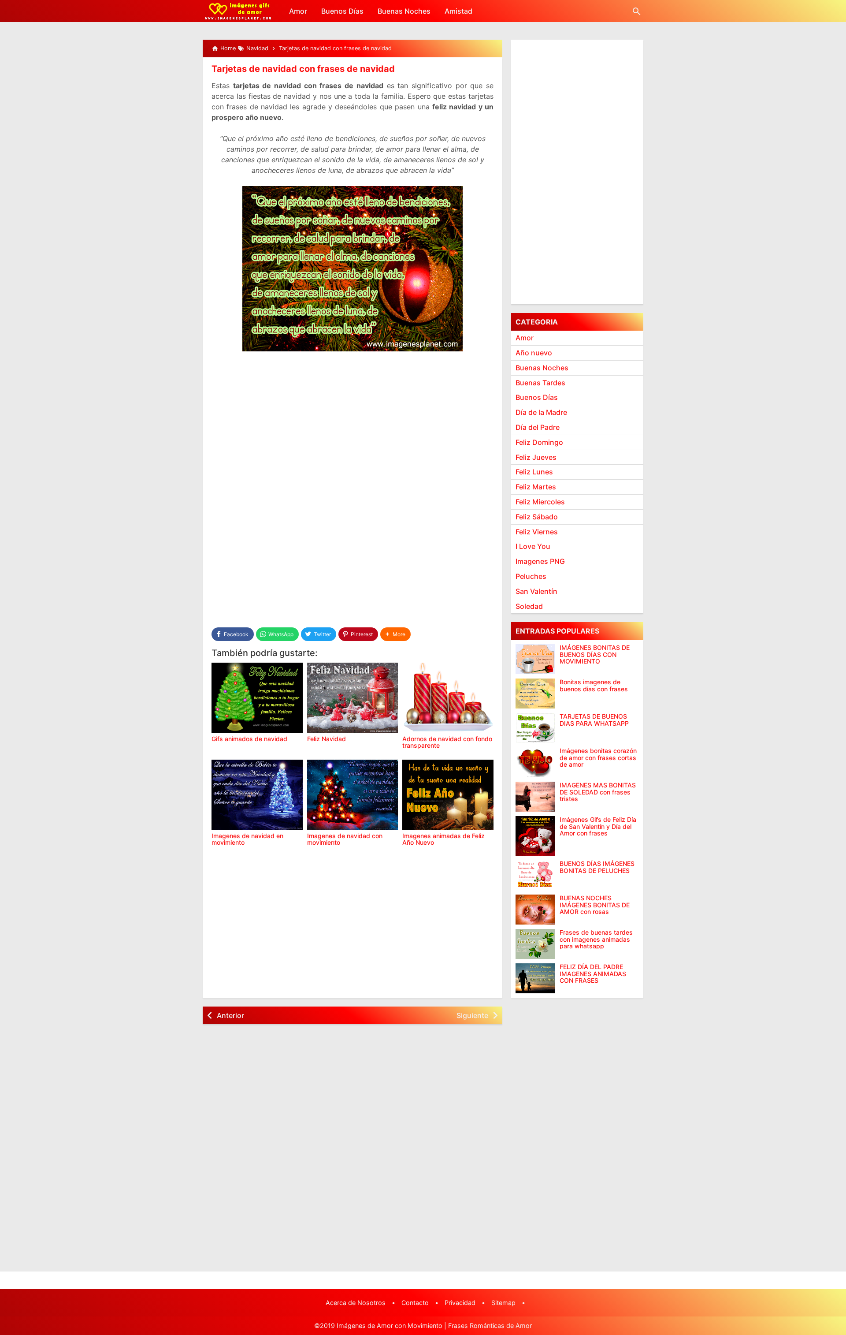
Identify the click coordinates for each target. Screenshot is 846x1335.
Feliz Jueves (536, 456)
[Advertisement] (353, 424)
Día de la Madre (541, 412)
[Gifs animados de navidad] (257, 698)
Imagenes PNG (540, 561)
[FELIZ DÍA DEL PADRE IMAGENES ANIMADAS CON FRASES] (535, 978)
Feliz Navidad (326, 738)
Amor (298, 11)
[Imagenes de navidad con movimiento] (352, 795)
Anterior (230, 1015)
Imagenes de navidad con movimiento (344, 839)
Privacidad (460, 1302)
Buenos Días (342, 11)
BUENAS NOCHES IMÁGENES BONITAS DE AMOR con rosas (595, 905)
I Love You (533, 546)
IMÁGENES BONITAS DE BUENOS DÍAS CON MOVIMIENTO (595, 654)
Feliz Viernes (537, 531)
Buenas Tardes (540, 382)
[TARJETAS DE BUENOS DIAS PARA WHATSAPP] (535, 728)
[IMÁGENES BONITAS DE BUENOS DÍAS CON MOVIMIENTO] (535, 659)
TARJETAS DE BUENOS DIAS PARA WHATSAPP (594, 720)
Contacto (415, 1302)
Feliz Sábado (537, 516)
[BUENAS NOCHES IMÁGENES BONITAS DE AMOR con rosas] (535, 910)
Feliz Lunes (534, 471)
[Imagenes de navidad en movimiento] (257, 795)
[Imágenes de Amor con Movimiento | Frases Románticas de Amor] (238, 11)
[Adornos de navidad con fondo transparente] (448, 698)
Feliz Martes (536, 486)
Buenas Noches (404, 11)
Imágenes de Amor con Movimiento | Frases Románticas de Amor (434, 1325)
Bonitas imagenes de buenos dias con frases (594, 685)
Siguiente (472, 1015)
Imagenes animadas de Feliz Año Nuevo (443, 839)
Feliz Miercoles (540, 501)
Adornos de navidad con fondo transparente (447, 742)
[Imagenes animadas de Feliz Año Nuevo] (448, 795)
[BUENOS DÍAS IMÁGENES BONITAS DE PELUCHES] (535, 875)
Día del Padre (538, 427)
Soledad (529, 605)
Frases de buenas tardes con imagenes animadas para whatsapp (596, 939)
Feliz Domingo (539, 442)
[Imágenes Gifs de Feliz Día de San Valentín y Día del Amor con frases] (535, 836)
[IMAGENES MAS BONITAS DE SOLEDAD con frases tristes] (535, 797)
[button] (395, 634)
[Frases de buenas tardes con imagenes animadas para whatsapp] (535, 944)
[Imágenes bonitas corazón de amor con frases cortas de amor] (535, 762)
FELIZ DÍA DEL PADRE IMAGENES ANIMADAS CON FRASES (593, 973)
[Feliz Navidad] (352, 698)
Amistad (458, 11)
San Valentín (536, 591)
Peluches (531, 576)
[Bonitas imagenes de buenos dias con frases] (535, 694)
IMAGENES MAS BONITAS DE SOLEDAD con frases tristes (598, 792)
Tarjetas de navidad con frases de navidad (303, 68)
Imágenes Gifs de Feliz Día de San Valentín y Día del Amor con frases (598, 826)
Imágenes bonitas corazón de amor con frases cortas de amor (598, 757)
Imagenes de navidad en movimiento (247, 839)
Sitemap (503, 1302)
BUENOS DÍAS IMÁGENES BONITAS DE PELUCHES (597, 867)
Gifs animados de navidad (249, 738)
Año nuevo (534, 352)
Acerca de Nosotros (356, 1302)
